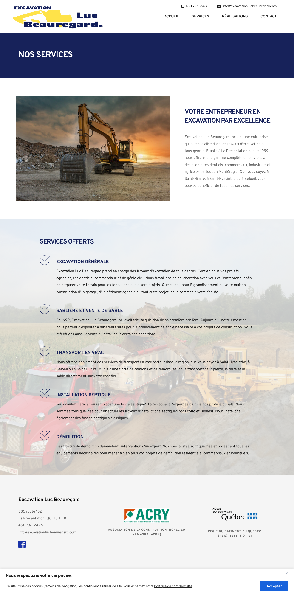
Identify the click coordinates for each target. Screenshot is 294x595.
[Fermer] (289, 572)
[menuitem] (171, 16)
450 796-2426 (30, 525)
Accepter (274, 586)
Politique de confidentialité (173, 586)
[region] (147, 582)
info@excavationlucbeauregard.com (47, 532)
